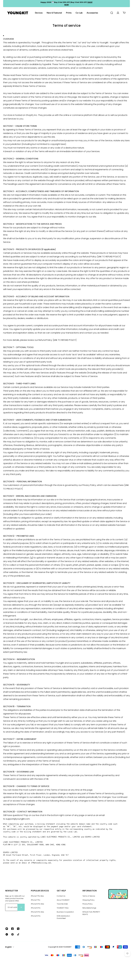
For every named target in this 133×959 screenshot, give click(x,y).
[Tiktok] (18, 934)
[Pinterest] (12, 934)
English (8, 947)
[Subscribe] (21, 907)
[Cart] (124, 13)
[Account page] (118, 13)
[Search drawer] (112, 13)
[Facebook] (12, 929)
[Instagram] (7, 929)
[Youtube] (7, 934)
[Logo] (17, 12)
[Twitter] (18, 929)
